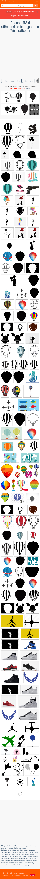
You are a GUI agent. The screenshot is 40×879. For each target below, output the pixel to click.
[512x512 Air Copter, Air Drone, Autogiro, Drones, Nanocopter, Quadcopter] (31, 622)
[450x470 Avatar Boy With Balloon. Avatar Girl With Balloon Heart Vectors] (7, 234)
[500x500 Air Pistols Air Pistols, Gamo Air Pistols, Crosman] (32, 190)
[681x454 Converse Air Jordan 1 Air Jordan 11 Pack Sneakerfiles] (12, 622)
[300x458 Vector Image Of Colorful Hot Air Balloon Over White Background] (21, 524)
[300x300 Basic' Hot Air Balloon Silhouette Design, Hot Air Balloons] (32, 166)
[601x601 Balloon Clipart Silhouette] (5, 752)
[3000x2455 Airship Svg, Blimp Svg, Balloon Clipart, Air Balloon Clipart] (17, 155)
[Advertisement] (20, 55)
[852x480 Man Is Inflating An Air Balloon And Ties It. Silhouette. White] (14, 282)
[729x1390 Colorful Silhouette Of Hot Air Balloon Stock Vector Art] (5, 392)
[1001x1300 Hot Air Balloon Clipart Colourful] (34, 317)
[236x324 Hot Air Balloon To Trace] (18, 378)
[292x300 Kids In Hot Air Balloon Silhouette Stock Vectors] (17, 339)
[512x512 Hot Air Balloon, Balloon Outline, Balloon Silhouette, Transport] (8, 130)
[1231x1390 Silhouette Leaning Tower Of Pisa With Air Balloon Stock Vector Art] (32, 378)
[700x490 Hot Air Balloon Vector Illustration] (30, 459)
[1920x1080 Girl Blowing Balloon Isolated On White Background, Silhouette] (31, 752)
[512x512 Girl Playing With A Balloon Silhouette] (33, 783)
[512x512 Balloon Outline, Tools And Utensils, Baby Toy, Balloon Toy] (20, 212)
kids (25, 81)
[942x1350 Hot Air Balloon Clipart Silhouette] (34, 597)
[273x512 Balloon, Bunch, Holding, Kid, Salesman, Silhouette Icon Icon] (21, 742)
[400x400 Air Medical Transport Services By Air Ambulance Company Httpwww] (8, 742)
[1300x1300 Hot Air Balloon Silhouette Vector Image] (20, 328)
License (25, 875)
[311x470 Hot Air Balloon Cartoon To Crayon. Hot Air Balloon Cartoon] (20, 143)
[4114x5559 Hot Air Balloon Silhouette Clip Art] (23, 366)
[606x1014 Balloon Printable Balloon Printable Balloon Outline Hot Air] (21, 130)
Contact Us (6, 875)
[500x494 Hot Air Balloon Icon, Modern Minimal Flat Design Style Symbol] (17, 499)
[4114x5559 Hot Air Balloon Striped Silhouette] (34, 447)
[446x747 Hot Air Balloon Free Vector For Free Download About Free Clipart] (5, 499)
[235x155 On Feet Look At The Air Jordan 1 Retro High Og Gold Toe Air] (30, 667)
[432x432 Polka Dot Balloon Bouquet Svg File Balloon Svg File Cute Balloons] (7, 202)
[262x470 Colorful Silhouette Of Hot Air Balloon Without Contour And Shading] (34, 353)
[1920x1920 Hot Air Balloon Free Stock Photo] (7, 317)
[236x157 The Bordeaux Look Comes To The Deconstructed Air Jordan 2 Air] (11, 679)
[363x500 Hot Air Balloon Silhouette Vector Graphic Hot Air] (5, 178)
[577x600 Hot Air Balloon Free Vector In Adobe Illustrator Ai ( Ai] (8, 486)
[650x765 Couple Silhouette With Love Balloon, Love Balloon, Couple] (20, 202)
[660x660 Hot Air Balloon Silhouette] (32, 257)
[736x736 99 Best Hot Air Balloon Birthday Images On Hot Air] (7, 166)
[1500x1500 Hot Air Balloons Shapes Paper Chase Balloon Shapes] (33, 562)
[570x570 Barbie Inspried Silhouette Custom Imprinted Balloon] (16, 752)
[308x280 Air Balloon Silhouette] (32, 573)
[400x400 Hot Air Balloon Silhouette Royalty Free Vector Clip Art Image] (32, 269)
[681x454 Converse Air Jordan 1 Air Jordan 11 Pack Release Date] (30, 635)
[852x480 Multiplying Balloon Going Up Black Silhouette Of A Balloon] (12, 246)
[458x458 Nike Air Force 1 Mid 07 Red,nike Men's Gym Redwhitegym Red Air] (8, 703)
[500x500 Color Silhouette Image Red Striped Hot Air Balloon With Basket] (33, 536)
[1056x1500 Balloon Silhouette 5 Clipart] (18, 770)
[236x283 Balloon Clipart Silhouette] (33, 742)
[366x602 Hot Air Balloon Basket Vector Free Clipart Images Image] (34, 486)
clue (12, 81)
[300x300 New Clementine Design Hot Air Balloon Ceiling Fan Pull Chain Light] (31, 392)
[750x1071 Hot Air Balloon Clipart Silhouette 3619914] (34, 306)
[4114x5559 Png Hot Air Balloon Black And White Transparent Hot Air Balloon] (7, 144)
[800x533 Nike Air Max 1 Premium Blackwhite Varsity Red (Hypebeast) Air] (10, 667)
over (31, 81)
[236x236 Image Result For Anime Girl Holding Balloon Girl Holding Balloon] (33, 212)
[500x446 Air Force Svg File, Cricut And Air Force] (31, 679)
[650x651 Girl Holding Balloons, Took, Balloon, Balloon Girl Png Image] (20, 223)
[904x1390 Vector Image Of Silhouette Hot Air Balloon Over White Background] (6, 353)
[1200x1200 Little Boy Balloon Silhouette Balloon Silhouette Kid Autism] (33, 202)
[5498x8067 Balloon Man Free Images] (6, 770)
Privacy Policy (16, 875)
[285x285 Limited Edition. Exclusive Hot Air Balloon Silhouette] (32, 339)
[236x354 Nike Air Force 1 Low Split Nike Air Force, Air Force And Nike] (20, 190)
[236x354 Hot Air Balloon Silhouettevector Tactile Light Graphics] (5, 366)
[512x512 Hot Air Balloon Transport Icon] (33, 328)
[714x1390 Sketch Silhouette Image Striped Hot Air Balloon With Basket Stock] (14, 366)
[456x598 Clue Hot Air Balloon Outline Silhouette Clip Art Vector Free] (33, 420)
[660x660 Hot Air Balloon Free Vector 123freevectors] (21, 447)
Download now (22, 16)
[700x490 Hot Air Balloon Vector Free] (10, 459)
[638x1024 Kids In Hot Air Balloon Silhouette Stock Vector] (5, 339)
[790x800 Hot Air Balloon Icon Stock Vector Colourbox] (32, 499)
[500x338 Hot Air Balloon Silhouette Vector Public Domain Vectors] (27, 472)
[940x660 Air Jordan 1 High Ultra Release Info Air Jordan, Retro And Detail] (9, 656)
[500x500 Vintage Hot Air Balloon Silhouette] (7, 536)
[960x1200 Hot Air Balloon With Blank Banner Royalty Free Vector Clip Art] (7, 524)
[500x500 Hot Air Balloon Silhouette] (18, 269)
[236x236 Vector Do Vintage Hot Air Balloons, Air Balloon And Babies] (32, 178)
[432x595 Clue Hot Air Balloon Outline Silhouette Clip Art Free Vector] (20, 257)
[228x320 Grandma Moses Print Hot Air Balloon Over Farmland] (16, 392)
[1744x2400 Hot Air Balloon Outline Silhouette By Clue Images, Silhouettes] (6, 378)
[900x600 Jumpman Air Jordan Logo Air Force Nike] (10, 635)
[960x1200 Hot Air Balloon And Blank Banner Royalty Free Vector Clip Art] (22, 486)
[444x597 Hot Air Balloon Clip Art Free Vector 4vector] (7, 472)
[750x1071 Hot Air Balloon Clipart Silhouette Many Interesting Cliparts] (5, 269)
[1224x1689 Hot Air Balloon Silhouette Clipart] (34, 366)
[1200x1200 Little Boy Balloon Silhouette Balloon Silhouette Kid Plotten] (7, 212)
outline (5, 81)
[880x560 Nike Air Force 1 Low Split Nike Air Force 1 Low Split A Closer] (29, 656)
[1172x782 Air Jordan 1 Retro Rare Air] (30, 646)
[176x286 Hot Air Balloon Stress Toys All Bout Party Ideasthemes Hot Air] (20, 166)
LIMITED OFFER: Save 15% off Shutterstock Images (19, 86)
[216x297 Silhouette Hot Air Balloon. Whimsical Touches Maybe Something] (33, 282)
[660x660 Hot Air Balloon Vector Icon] (7, 447)
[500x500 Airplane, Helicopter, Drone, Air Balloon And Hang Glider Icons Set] (21, 294)
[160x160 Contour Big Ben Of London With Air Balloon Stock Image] (7, 294)
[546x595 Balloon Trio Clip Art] (32, 770)
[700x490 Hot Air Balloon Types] (28, 406)
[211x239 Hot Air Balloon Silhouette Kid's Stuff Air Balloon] (33, 129)
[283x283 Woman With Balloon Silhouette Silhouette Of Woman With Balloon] (32, 245)
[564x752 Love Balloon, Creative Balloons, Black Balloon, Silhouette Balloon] (33, 143)
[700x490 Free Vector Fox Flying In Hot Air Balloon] (11, 434)
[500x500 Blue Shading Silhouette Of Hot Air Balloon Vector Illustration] (21, 353)
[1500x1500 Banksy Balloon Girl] (7, 783)
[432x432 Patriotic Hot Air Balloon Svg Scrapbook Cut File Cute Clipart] (7, 257)
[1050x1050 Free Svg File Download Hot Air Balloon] (7, 306)
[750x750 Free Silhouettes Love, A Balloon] (20, 783)
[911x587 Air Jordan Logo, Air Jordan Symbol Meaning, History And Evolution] (12, 729)
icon (18, 81)
